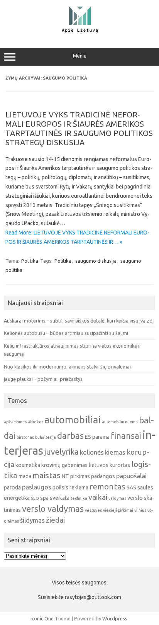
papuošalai (131, 475)
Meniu (79, 56)
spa (44, 498)
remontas (107, 486)
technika (79, 498)
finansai (126, 435)
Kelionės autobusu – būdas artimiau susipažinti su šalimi (66, 333)
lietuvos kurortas (109, 465)
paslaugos (36, 487)
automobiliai (72, 419)
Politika (29, 260)
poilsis (60, 487)
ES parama (97, 437)
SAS (131, 487)
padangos (103, 476)
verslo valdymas (53, 508)
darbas (70, 435)
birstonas (25, 437)
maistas (46, 475)
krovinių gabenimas (64, 465)
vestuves (93, 510)
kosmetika (27, 465)
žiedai (55, 520)
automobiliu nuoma (120, 421)
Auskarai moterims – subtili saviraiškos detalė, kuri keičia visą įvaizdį (79, 320)
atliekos (35, 421)
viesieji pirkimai (118, 510)
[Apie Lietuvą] (79, 32)
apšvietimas (15, 421)
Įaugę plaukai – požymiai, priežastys (43, 379)
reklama (78, 487)
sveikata (59, 498)
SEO (35, 498)
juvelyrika (61, 451)
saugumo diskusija (96, 260)
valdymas (117, 498)
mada (25, 476)
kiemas (115, 452)
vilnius (140, 510)
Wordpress (114, 618)
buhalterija (45, 437)
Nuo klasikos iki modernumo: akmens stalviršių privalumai (67, 366)
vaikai (97, 497)
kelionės (92, 452)
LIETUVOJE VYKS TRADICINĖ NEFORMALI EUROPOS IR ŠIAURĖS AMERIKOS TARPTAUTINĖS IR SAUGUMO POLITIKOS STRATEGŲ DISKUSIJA (79, 128)
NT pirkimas (76, 476)
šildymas (32, 520)
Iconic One (42, 618)
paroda (12, 487)
